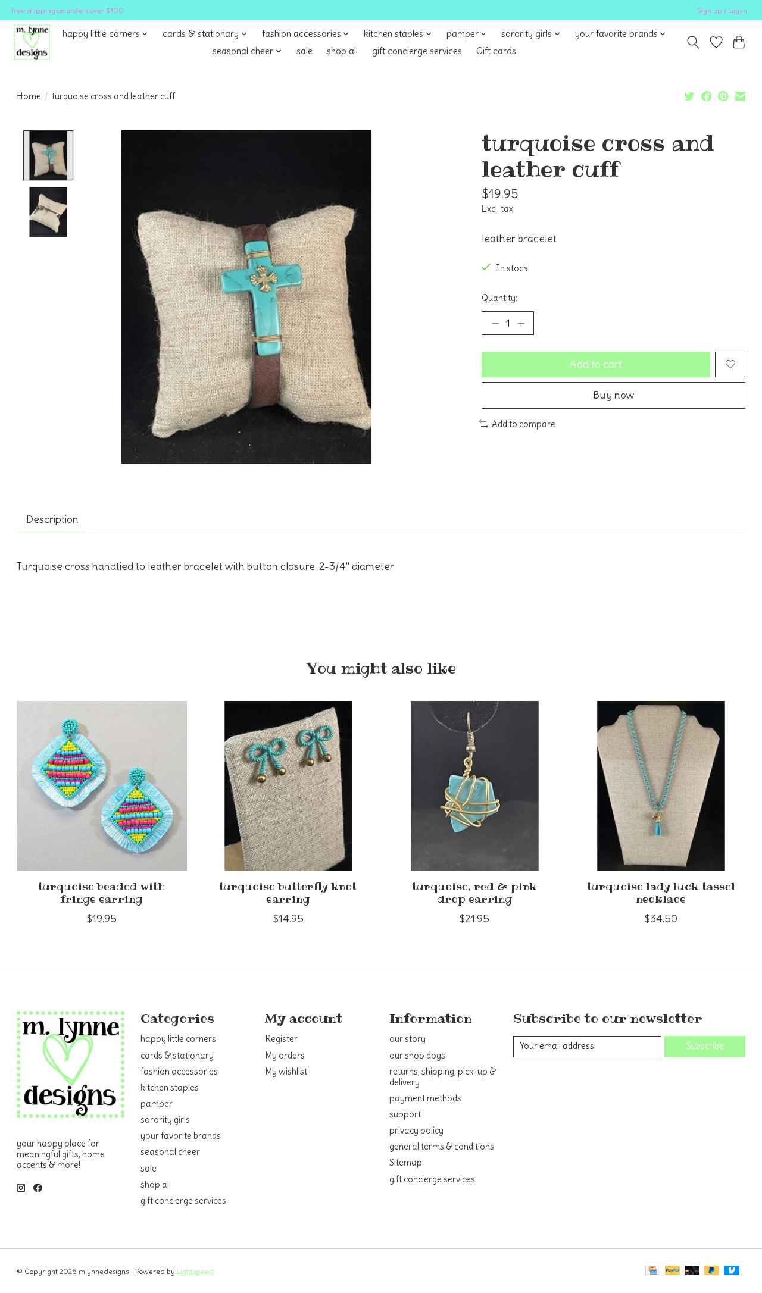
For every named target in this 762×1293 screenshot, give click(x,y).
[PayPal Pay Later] (712, 1271)
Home (29, 96)
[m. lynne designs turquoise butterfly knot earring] (288, 786)
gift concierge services (417, 51)
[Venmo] (731, 1271)
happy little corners (178, 1039)
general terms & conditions (441, 1146)
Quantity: (499, 298)
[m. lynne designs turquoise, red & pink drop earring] (474, 786)
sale (304, 51)
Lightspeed (195, 1271)
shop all (342, 51)
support (405, 1114)
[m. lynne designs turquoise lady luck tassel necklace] (661, 786)
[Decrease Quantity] (495, 323)
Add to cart (596, 364)
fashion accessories (179, 1071)
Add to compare (523, 424)
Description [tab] (52, 519)
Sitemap (405, 1162)
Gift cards (496, 51)
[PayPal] (672, 1271)
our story (407, 1039)
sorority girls (165, 1119)
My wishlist (286, 1071)
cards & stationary (177, 1055)
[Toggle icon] (692, 42)
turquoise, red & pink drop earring (473, 892)
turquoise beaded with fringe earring (101, 892)
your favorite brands (180, 1136)
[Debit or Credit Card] (692, 1271)
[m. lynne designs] (32, 42)
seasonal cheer (170, 1152)
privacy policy (416, 1130)
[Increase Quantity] (521, 323)
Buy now (614, 395)
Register (281, 1039)
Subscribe (705, 1046)
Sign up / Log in (722, 10)
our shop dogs (417, 1055)
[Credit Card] (652, 1271)
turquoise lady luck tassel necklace (660, 892)
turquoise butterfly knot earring (288, 892)
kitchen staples (169, 1087)
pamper (156, 1103)
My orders (285, 1055)
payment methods (425, 1098)
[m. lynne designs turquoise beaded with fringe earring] (102, 786)
